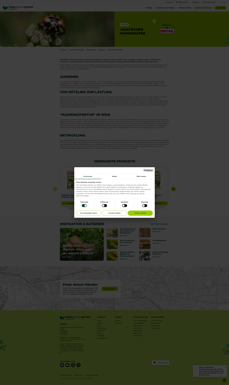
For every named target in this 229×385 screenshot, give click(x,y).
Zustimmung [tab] (87, 176)
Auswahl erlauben (114, 213)
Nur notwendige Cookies (88, 213)
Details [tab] (114, 176)
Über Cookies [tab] (141, 176)
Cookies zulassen (140, 213)
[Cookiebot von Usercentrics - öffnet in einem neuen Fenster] (145, 170)
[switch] (104, 205)
